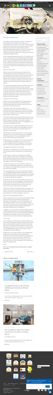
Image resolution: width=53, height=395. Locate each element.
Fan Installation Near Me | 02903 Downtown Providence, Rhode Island (17, 332)
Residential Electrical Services (13, 383)
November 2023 (41, 94)
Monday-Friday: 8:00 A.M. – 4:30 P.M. (41, 2)
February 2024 (41, 88)
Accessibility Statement (7, 392)
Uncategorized (30, 13)
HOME (4, 383)
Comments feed (41, 111)
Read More (7, 300)
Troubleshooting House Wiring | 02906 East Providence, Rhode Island (17, 288)
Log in (38, 108)
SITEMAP (12, 391)
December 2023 (41, 92)
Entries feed (40, 110)
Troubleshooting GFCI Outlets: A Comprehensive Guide (26, 21)
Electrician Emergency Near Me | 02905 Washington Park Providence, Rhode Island (42, 65)
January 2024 (40, 90)
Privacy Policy (5, 391)
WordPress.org (41, 113)
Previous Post (9, 251)
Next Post (29, 251)
